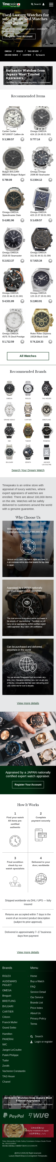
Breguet (6, 995)
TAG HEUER (33, 51)
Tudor (5, 1060)
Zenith (5, 1065)
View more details (28, 703)
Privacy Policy (38, 1018)
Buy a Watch (37, 981)
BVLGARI (7, 1006)
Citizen (6, 1017)
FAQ (32, 986)
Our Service (36, 997)
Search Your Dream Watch (28, 470)
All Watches (28, 356)
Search (41, 55)
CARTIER (27, 55)
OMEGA (8, 51)
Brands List (36, 1002)
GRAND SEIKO (11, 55)
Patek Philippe (10, 1055)
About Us (35, 1013)
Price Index (36, 1008)
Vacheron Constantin (14, 1071)
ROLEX (19, 51)
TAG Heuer (8, 1076)
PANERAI (7, 1039)
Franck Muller (9, 1022)
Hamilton (7, 1034)
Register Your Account (19, 36)
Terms (33, 1024)
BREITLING (9, 1001)
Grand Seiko (9, 1027)
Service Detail (38, 992)
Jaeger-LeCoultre (12, 1049)
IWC (4, 1044)
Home (33, 976)
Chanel (6, 1081)
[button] (22, 139)
